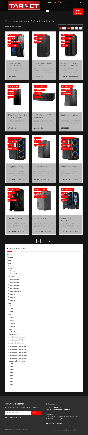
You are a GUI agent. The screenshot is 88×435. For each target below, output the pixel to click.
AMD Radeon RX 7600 (16, 340)
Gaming (12, 271)
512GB (11, 320)
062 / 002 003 (57, 407)
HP (10, 260)
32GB (11, 312)
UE (10, 263)
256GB (11, 317)
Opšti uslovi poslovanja (54, 423)
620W (11, 375)
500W (11, 366)
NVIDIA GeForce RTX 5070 (18, 358)
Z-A (73, 28)
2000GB (12, 326)
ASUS (11, 257)
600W (11, 372)
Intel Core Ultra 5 (15, 291)
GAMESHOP (78, 12)
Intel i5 (12, 297)
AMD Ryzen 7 (14, 285)
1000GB (12, 323)
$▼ (80, 28)
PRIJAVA (73, 6)
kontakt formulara (63, 410)
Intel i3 (12, 294)
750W (11, 382)
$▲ (76, 28)
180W (11, 363)
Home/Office (14, 274)
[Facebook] (81, 430)
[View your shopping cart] (60, 2)
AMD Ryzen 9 (14, 288)
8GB (11, 306)
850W (11, 385)
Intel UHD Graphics (16, 343)
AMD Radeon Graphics (17, 337)
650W (11, 379)
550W (11, 369)
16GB (11, 309)
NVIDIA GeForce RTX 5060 (18, 355)
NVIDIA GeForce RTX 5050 (18, 352)
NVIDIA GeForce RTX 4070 (18, 349)
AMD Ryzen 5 (14, 282)
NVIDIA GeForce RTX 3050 (18, 346)
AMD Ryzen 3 (14, 279)
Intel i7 (12, 300)
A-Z (69, 28)
